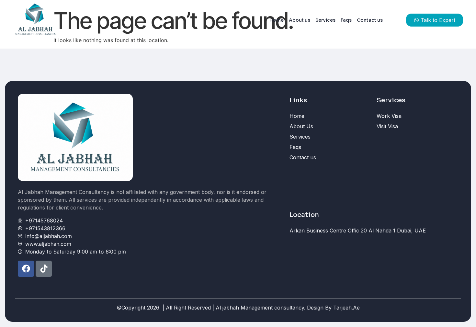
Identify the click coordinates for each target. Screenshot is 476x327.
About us (299, 20)
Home (276, 20)
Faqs (346, 20)
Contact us (370, 20)
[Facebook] (26, 269)
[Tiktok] (44, 269)
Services (325, 20)
